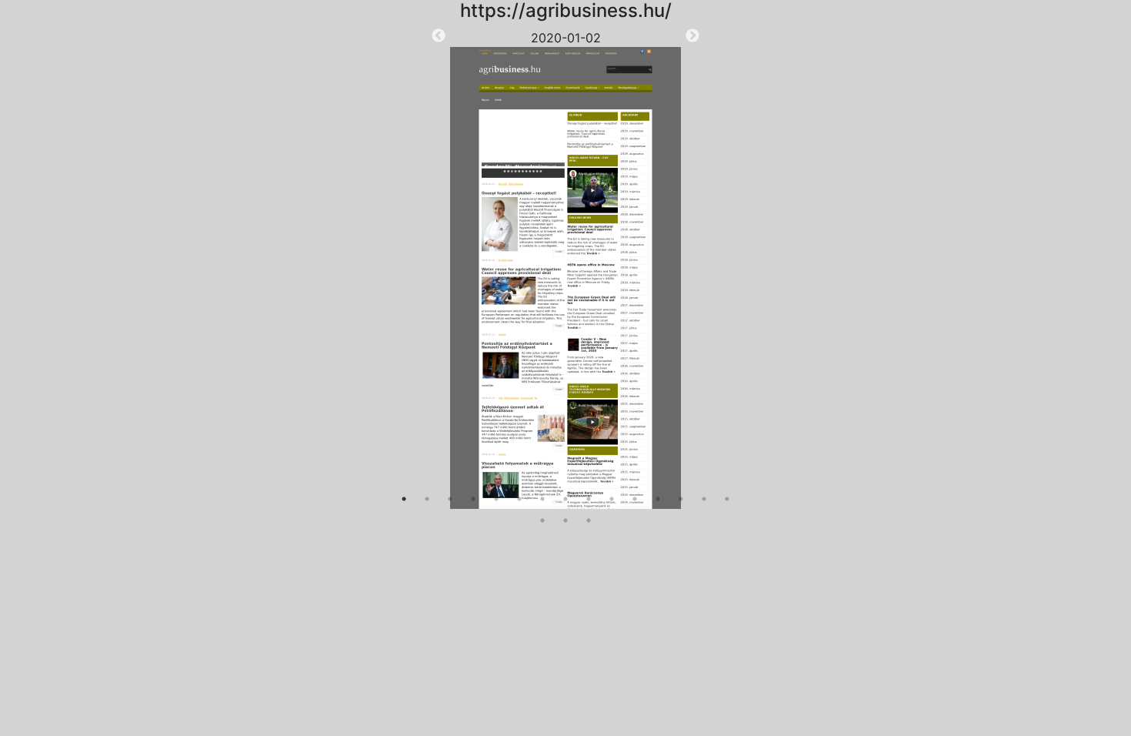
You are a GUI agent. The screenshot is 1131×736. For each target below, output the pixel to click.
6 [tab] (519, 499)
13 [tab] (681, 499)
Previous (438, 36)
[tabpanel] (565, 268)
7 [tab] (542, 499)
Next (692, 36)
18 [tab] (588, 520)
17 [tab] (565, 520)
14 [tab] (704, 499)
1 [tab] (404, 499)
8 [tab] (565, 499)
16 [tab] (542, 520)
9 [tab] (588, 499)
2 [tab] (427, 499)
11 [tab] (634, 499)
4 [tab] (473, 499)
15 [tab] (727, 499)
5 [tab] (496, 499)
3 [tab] (450, 499)
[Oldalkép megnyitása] (565, 278)
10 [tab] (611, 499)
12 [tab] (658, 499)
